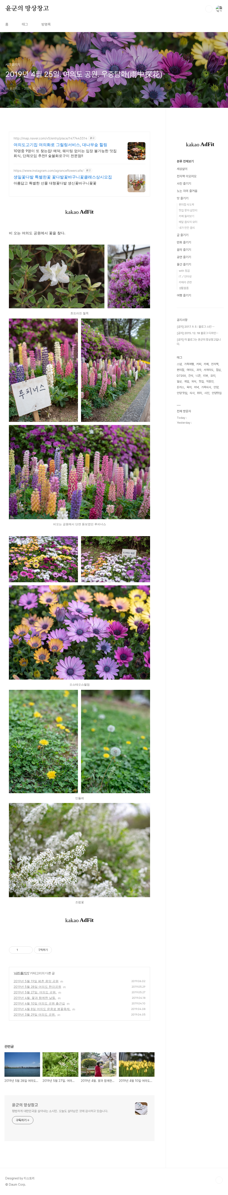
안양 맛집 (182, 393)
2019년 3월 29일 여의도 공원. (35, 1014)
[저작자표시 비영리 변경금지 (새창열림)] (58, 950)
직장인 (210, 381)
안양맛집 (217, 393)
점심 (218, 370)
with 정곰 (184, 270)
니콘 (198, 375)
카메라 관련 (185, 282)
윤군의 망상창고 (27, 9)
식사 (192, 393)
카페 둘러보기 (186, 216)
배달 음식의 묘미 (188, 222)
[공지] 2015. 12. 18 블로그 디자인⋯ (197, 333)
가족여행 (189, 364)
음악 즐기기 (184, 249)
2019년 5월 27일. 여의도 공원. (35, 992)
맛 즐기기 (182, 198)
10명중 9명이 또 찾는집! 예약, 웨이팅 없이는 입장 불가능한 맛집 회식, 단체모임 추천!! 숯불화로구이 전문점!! (65, 153)
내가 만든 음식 (187, 227)
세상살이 (182, 169)
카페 (206, 364)
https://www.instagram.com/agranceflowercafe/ (48, 170)
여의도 (190, 370)
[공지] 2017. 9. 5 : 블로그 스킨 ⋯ (195, 326)
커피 (198, 364)
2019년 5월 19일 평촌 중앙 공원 (36, 981)
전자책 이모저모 (186, 176)
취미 (199, 393)
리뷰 (205, 375)
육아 (189, 387)
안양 (216, 387)
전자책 (214, 364)
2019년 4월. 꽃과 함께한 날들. (35, 998)
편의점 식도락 (186, 204)
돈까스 (180, 387)
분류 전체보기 (185, 161)
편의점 (180, 370)
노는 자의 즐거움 (187, 191)
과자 (198, 370)
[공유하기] (22, 950)
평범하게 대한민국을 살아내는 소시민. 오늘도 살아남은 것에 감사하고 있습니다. (60, 1111)
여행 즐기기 (184, 295)
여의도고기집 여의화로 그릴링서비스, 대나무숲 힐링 (60, 144)
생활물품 (184, 288)
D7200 (181, 375)
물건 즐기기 (184, 264)
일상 (179, 381)
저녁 (196, 387)
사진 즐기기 (21, 973)
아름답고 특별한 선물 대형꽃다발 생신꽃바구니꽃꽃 (55, 183)
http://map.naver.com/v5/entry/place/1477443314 (50, 138)
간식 (190, 375)
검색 (209, 9)
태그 (25, 24)
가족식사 (206, 387)
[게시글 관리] (28, 950)
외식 (193, 381)
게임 (186, 381)
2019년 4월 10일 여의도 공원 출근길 (39, 1003)
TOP (219, 1180)
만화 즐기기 (184, 242)
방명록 (46, 24)
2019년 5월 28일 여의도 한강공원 (37, 987)
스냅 (179, 364)
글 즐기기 (182, 235)
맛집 (201, 381)
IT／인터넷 (185, 276)
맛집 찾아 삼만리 (188, 210)
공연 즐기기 (184, 257)
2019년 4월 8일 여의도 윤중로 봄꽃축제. (42, 1009)
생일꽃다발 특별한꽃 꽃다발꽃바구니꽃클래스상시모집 (63, 177)
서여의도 (209, 370)
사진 (206, 393)
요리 (212, 375)
